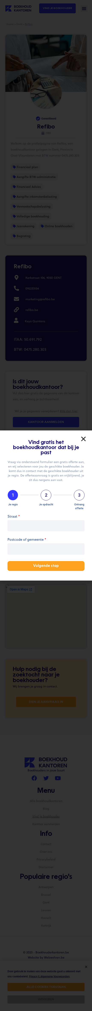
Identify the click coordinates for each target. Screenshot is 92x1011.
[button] (83, 439)
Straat (13, 517)
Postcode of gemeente (26, 540)
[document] (46, 505)
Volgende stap (46, 566)
